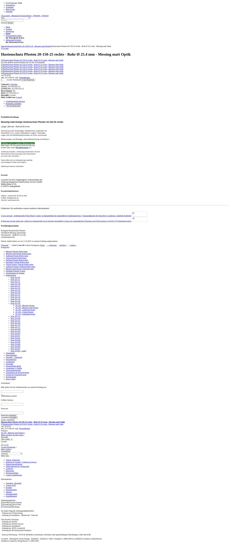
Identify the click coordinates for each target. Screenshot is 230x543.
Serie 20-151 (15, 316)
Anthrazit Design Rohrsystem (17, 256)
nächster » (63, 245)
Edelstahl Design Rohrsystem (17, 260)
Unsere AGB (11, 485)
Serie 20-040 (15, 344)
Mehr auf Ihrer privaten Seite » (12, 435)
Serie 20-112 (15, 282)
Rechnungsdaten (12, 473)
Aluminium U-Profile (14, 368)
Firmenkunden (11, 490)
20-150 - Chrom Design (24, 312)
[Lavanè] (5, 48)
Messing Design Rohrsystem (16, 251)
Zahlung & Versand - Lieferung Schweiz (21, 462)
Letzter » (73, 245)
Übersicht (4, 245)
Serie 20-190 (15, 329)
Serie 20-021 (15, 338)
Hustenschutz (11, 275)
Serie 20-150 (15, 303)
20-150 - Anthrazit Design (25, 310)
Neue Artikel (10, 379)
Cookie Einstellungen (14, 475)
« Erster (42, 245)
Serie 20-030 (15, 342)
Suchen (10, 23)
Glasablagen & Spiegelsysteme (17, 373)
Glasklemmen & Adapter (15, 273)
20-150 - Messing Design (24, 306)
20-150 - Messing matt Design (26, 308)
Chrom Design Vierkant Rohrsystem (19, 264)
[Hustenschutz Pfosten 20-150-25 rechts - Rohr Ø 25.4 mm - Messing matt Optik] (32, 60)
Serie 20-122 (15, 288)
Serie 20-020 (15, 340)
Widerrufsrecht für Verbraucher (17, 466)
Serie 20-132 (15, 297)
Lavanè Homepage (8, 447)
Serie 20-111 (15, 280)
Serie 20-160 (15, 318)
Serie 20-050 (15, 347)
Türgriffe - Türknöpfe (14, 357)
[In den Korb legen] (2, 394)
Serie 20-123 (15, 290)
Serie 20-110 (15, 277)
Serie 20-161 (15, 321)
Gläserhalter (10, 353)
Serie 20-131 (15, 295)
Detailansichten (11, 494)
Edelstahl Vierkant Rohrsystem (17, 262)
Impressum (10, 31)
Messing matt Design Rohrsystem (18, 254)
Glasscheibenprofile (13, 370)
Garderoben (10, 362)
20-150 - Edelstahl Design (25, 314)
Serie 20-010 (15, 334)
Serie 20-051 (15, 349)
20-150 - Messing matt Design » (13, 433)
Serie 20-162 (15, 323)
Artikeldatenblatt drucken (15, 101)
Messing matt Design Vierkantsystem (20, 269)
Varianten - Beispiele (13, 483)
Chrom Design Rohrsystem (16, 258)
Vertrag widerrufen (13, 460)
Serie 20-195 (15, 331)
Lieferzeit (9, 469)
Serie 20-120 (15, 284)
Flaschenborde (11, 355)
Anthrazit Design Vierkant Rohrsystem (20, 267)
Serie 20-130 (15, 293)
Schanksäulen (11, 377)
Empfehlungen (11, 496)
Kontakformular (22, 148)
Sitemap (9, 492)
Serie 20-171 (15, 327)
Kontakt (9, 29)
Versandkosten (24, 77)
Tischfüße (9, 364)
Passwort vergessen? (9, 415)
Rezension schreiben (13, 104)
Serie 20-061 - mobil (18, 351)
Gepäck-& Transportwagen (16, 375)
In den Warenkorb (28, 80)
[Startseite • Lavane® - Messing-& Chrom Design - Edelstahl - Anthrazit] (25, 16)
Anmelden (13, 417)
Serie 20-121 (15, 286)
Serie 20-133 (15, 299)
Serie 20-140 (15, 301)
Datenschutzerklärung (14, 464)
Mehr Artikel (6, 449)
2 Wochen (13, 84)
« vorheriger (52, 245)
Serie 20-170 (15, 325)
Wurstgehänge (11, 360)
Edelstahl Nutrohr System (15, 271)
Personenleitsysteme (13, 366)
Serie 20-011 (15, 336)
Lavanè (19, 97)
